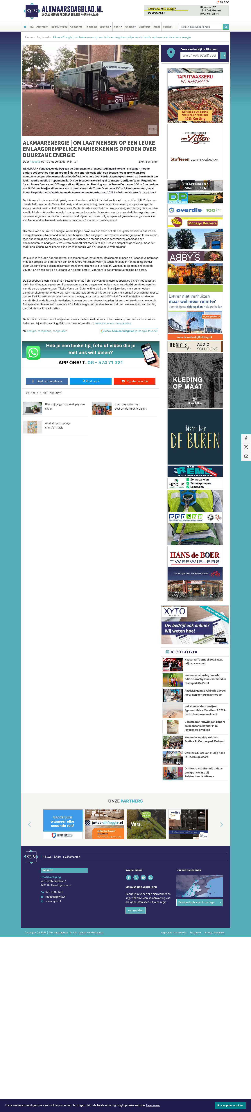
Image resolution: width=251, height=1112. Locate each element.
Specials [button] (104, 26)
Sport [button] (117, 26)
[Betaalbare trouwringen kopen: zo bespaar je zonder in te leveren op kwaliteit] (172, 727)
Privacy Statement (215, 932)
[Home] (25, 26)
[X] (136, 877)
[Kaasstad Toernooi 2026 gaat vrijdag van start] (172, 665)
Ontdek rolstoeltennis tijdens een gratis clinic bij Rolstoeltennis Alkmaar (204, 772)
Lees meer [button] (153, 1105)
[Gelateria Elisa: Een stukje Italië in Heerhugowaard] (172, 758)
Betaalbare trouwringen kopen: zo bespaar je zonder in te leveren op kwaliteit (205, 725)
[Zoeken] (226, 27)
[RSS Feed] (150, 877)
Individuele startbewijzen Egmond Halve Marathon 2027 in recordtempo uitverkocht (206, 710)
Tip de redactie (137, 381)
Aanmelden (135, 910)
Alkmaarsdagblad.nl (72, 9)
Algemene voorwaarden (174, 932)
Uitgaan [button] (129, 26)
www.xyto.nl (53, 901)
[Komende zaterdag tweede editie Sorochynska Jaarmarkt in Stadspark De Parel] (172, 680)
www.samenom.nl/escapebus (113, 323)
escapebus (44, 330)
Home (29, 37)
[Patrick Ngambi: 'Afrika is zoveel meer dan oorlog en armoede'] (172, 696)
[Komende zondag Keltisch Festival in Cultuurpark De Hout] (172, 742)
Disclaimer (196, 932)
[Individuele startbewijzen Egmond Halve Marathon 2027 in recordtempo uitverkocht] (172, 711)
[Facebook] (129, 877)
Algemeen (42, 26)
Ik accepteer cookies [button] (230, 1105)
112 (31, 26)
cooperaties (60, 330)
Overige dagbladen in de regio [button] (196, 902)
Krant (157, 26)
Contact (167, 26)
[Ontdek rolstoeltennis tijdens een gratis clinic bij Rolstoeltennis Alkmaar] (172, 773)
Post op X (92, 381)
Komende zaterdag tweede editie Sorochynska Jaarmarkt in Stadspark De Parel (205, 679)
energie (31, 330)
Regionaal (91, 26)
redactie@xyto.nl (55, 896)
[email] (246, 456)
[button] (25, 825)
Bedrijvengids (59, 26)
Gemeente (76, 26)
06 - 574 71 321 (105, 362)
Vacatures (144, 26)
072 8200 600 (54, 891)
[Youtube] (143, 877)
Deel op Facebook (49, 381)
